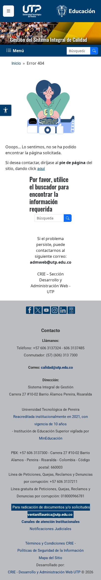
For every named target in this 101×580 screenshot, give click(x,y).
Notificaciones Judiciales (50, 529)
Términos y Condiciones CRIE (49, 543)
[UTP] (32, 11)
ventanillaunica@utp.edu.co (49, 514)
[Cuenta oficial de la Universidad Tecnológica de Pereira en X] (38, 310)
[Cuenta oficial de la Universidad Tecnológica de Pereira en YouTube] (46, 310)
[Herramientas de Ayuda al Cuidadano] (71, 310)
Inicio (16, 63)
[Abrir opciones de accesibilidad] (6, 110)
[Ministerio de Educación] (75, 11)
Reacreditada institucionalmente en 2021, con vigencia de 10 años (50, 420)
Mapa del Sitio (50, 558)
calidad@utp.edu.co (57, 367)
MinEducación (50, 438)
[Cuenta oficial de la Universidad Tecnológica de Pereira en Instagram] (54, 310)
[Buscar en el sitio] (94, 51)
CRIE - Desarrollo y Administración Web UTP (44, 572)
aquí (41, 168)
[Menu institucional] (8, 11)
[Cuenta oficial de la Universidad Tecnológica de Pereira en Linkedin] (63, 310)
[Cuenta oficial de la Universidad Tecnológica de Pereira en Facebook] (29, 310)
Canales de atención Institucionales (51, 521)
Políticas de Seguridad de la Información (50, 550)
